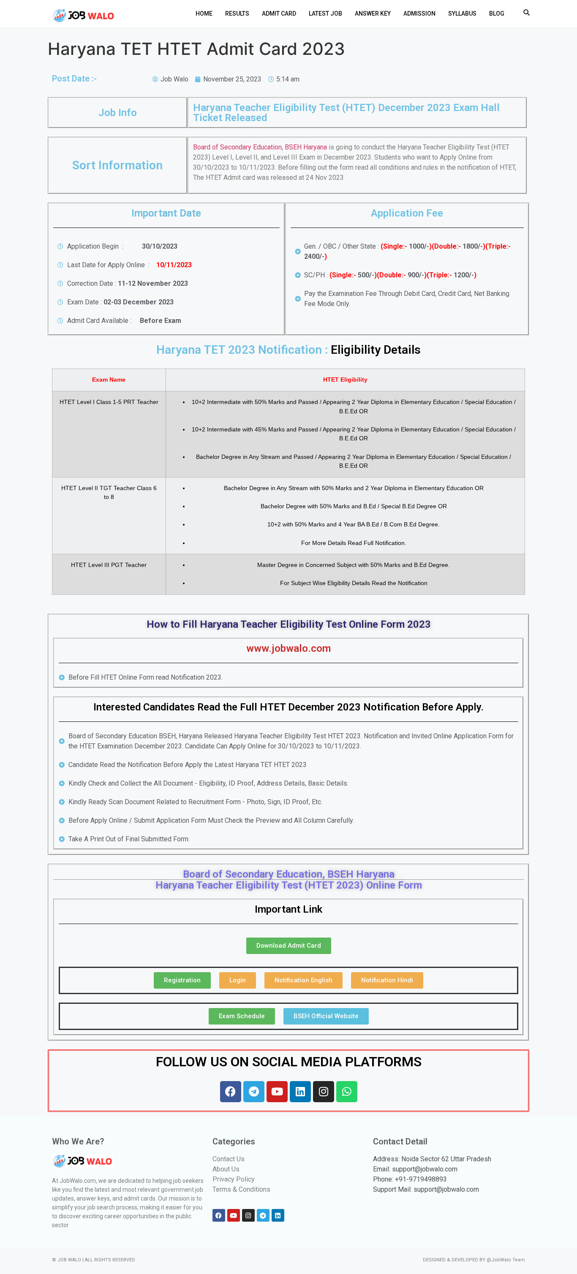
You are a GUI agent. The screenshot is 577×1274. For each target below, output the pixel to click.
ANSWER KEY (373, 13)
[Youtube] (277, 1091)
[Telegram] (253, 1091)
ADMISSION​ (419, 13)
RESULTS (237, 13)
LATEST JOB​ (325, 13)
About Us (226, 1169)
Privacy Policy (233, 1179)
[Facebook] (230, 1091)
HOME (204, 13)
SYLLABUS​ (462, 13)
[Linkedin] (300, 1091)
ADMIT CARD (279, 13)
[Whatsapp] (346, 1091)
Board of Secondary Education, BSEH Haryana (261, 147)
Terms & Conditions (241, 1189)
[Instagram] (323, 1091)
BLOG (496, 13)
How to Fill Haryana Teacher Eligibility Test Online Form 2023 (289, 624)
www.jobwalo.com (288, 648)
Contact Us (228, 1159)
